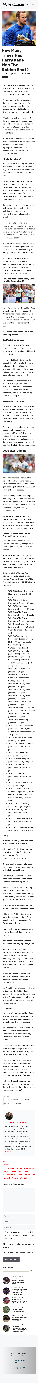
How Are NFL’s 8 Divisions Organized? (18, 1310)
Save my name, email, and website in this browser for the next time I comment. (20, 1235)
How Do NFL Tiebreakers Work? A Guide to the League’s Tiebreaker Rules (19, 1329)
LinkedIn (8, 1151)
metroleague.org (19, 1355)
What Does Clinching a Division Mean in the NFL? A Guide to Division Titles (19, 1292)
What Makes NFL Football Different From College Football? (19, 1301)
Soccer (5, 77)
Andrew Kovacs (6, 74)
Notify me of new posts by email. (18, 1253)
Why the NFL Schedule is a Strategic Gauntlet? (19, 1319)
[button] (28, 4)
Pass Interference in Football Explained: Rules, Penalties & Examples (18, 1281)
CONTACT (19, 1362)
